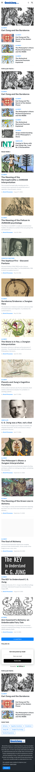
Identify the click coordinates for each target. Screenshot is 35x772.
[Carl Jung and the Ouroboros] (17, 17)
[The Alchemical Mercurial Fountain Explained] (7, 59)
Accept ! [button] (6, 768)
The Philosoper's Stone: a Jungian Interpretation (13, 461)
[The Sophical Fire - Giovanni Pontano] (17, 247)
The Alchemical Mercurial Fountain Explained (23, 60)
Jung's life (5, 729)
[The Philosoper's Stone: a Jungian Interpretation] (17, 447)
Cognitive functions (16, 726)
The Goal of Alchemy (11, 541)
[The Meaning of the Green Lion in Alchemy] (17, 487)
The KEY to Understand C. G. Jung (15, 580)
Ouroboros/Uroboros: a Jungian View (16, 302)
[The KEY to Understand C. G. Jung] (17, 566)
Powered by (13, 666)
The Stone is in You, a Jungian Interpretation (15, 343)
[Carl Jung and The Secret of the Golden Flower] (7, 38)
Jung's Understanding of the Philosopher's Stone (24, 135)
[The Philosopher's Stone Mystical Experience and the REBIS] (7, 49)
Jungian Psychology (17, 729)
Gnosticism (28, 726)
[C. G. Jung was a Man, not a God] (17, 409)
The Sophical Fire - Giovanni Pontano (14, 262)
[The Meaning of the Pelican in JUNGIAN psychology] (17, 206)
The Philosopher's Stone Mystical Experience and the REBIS (25, 50)
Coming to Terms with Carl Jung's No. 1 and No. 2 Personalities (24, 145)
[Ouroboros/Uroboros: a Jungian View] (17, 287)
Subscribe (17, 661)
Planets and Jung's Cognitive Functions (15, 383)
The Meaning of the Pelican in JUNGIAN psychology (15, 221)
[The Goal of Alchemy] (17, 528)
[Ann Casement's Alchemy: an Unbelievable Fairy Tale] (17, 606)
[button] (2, 2)
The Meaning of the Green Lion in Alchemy (17, 502)
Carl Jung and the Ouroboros (15, 30)
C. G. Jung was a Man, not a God (16, 422)
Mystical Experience (8, 733)
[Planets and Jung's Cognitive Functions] (17, 368)
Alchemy (5, 726)
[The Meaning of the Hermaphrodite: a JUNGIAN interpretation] (17, 163)
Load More (18, 639)
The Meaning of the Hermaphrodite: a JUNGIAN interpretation (14, 180)
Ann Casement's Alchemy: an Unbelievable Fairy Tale (15, 621)
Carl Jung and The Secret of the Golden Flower (23, 39)
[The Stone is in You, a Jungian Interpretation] (17, 328)
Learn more (13, 764)
